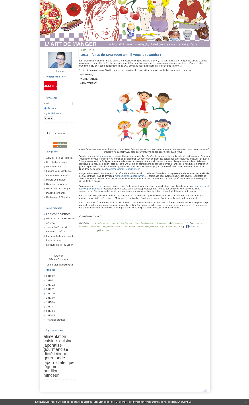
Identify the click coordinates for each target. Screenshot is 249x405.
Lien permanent (163, 223)
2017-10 (50, 293)
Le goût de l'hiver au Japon (59, 245)
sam (103, 226)
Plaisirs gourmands (55, 193)
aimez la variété (139, 176)
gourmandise (56, 349)
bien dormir (178, 226)
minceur (51, 375)
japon (49, 362)
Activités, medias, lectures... (59, 158)
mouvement (95, 226)
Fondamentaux (53, 166)
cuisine (50, 341)
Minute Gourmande (55, 180)
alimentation (55, 336)
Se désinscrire (54, 113)
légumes (52, 366)
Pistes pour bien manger (58, 188)
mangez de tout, (123, 176)
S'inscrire (52, 108)
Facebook (193, 226)
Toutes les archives (55, 320)
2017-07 (50, 306)
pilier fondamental (103, 156)
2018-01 (50, 280)
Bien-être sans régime (57, 184)
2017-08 (50, 302)
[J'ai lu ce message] (245, 401)
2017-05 (50, 315)
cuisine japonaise (58, 343)
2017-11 (50, 289)
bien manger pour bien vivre (136, 226)
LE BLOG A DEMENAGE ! (58, 214)
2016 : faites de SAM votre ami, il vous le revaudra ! (121, 55)
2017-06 (50, 311)
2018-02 (50, 276)
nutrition (51, 371)
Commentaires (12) (179, 223)
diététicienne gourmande (55, 355)
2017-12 (50, 285)
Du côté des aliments (56, 162)
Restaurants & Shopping (58, 197)
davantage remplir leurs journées (123, 169)
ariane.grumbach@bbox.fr (60, 264)
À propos (60, 71)
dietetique (65, 362)
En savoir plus (184, 402)
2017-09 (50, 298)
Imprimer (105, 230)
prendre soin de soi (114, 226)
